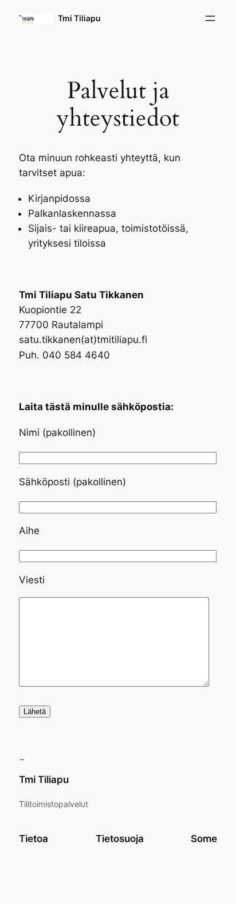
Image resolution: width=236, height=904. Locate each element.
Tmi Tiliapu (79, 18)
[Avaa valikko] (210, 18)
